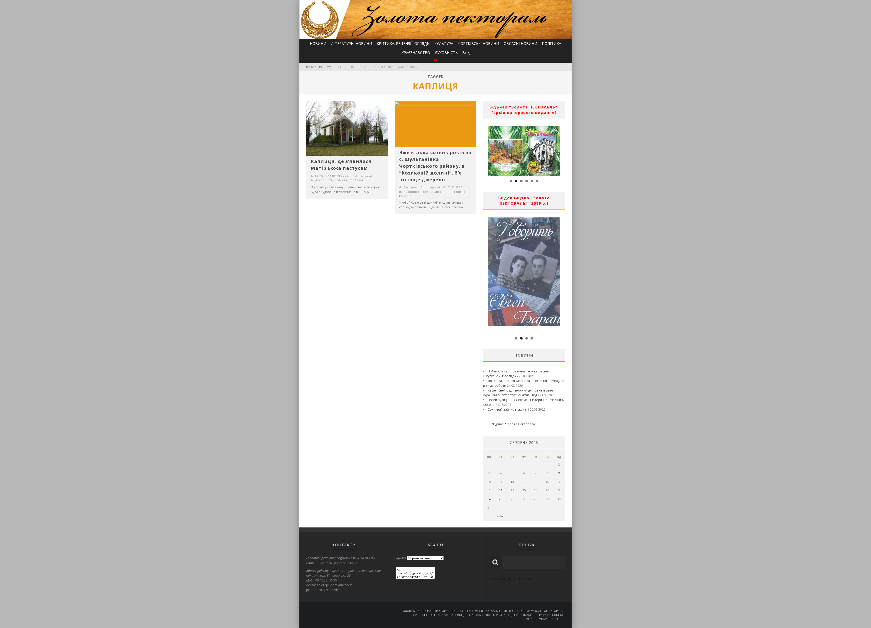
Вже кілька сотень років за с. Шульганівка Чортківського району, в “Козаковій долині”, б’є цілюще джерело (435, 166)
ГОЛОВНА (408, 611)
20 (524, 490)
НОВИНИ (318, 43)
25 (500, 499)
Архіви (401, 558)
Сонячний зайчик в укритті (508, 409)
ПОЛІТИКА (551, 43)
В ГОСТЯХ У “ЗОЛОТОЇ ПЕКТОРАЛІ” (540, 611)
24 (489, 499)
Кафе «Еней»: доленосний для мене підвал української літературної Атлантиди (399, 67)
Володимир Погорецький (333, 175)
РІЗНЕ (559, 619)
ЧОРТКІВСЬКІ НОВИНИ (478, 43)
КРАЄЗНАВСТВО (415, 52)
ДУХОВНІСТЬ (446, 52)
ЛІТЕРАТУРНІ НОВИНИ (351, 43)
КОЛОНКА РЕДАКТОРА (433, 611)
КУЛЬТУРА (443, 43)
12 (512, 482)
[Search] (435, 60)
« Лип (500, 516)
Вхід (466, 52)
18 (500, 490)
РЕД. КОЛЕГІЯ (474, 611)
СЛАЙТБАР (356, 180)
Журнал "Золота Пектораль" (514, 424)
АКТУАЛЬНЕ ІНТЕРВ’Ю (500, 611)
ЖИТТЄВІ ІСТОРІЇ (424, 615)
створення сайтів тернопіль (510, 578)
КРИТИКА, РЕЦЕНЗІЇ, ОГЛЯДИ (403, 43)
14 (535, 482)
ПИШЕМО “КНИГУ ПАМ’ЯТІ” (535, 619)
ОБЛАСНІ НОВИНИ (520, 43)
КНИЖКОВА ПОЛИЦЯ (451, 615)
